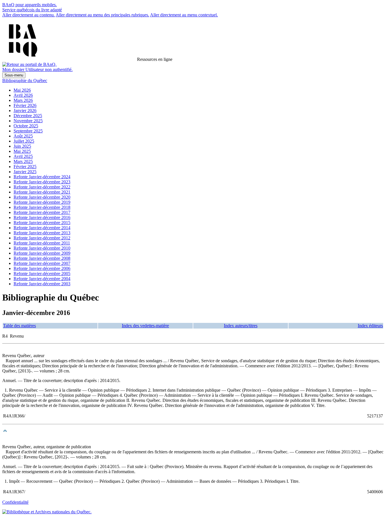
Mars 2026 (23, 100)
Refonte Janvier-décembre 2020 (42, 197)
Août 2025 (23, 136)
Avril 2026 (23, 95)
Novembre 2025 (28, 120)
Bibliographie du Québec (24, 80)
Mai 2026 (22, 90)
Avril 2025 (23, 156)
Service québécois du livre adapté (32, 9)
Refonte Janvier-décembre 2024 (42, 176)
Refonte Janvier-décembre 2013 (42, 232)
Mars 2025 (23, 161)
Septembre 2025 (28, 130)
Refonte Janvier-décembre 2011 (42, 243)
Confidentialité (15, 502)
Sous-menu (14, 75)
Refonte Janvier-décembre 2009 (42, 253)
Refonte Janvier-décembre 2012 (42, 237)
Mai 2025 (22, 151)
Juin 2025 (22, 146)
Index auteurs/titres (240, 325)
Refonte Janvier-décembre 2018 (42, 207)
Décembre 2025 (28, 115)
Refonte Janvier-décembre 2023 (42, 181)
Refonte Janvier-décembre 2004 (42, 278)
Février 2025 (25, 166)
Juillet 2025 (24, 141)
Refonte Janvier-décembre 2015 (42, 222)
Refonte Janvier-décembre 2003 (42, 283)
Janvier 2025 (25, 171)
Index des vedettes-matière (145, 325)
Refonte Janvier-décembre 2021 (42, 192)
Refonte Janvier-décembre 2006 (42, 268)
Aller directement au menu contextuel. (184, 14)
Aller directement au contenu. (28, 14)
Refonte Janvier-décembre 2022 (42, 187)
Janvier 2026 (25, 110)
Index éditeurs (370, 325)
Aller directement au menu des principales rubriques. (102, 14)
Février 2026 (25, 105)
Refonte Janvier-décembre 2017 (42, 212)
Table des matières (19, 325)
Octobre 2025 (26, 125)
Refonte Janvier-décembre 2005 (42, 273)
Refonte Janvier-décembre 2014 (42, 227)
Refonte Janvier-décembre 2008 (42, 258)
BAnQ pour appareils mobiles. (29, 4)
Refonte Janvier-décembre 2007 (42, 263)
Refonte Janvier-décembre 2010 (42, 248)
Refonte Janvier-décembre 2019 (42, 202)
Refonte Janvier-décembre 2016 (42, 217)
